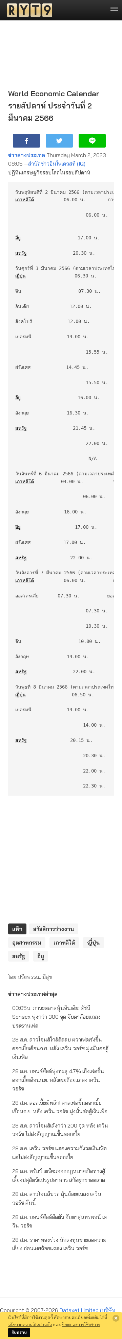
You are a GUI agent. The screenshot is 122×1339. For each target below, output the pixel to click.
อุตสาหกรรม (26, 942)
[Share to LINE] (92, 141)
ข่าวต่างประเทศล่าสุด (33, 993)
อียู (18, 237)
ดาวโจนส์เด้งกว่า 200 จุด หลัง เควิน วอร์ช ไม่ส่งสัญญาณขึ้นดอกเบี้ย (60, 1130)
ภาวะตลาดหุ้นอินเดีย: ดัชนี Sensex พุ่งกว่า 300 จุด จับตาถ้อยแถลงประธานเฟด (56, 1016)
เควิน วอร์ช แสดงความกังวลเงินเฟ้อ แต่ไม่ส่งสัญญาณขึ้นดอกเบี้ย (59, 1152)
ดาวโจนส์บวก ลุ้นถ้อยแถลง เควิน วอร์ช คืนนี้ (56, 1198)
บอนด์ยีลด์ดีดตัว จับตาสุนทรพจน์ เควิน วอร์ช (59, 1221)
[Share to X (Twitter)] (59, 141)
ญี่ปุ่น (20, 275)
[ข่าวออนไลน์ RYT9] (27, 10)
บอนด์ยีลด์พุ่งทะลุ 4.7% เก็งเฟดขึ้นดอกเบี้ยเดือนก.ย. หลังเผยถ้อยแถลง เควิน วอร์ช (58, 1080)
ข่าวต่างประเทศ (26, 155)
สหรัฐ (21, 253)
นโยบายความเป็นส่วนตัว (30, 1324)
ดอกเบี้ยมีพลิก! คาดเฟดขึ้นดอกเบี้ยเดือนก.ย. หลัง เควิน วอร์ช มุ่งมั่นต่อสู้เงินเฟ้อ (59, 1107)
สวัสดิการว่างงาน (53, 929)
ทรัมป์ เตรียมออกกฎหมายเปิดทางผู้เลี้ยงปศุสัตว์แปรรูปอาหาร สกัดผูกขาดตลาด (58, 1175)
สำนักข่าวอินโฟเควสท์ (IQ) (56, 163)
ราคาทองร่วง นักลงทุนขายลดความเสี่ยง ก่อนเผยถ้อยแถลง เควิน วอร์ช (59, 1244)
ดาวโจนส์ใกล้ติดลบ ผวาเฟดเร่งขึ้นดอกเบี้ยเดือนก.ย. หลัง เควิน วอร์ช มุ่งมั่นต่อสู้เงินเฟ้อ (60, 1048)
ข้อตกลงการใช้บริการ (81, 1324)
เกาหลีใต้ (24, 199)
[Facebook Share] (26, 141)
